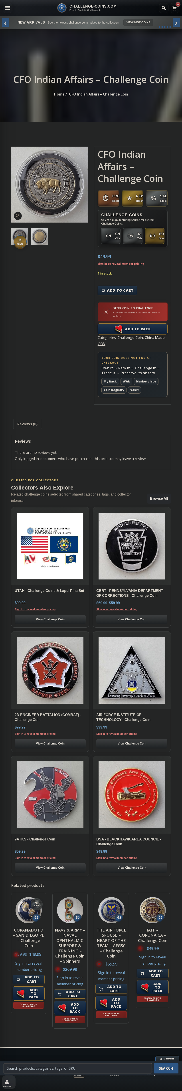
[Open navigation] (7, 8)
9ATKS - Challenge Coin (35, 839)
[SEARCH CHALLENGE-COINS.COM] (164, 8)
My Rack (110, 381)
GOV (101, 343)
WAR (126, 381)
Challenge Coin (130, 337)
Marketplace (146, 381)
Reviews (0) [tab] (27, 424)
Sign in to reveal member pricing (121, 264)
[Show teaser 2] (162, 27)
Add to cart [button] (32, 979)
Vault (134, 390)
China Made (155, 337)
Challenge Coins (121, 215)
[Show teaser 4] (167, 27)
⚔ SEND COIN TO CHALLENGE (28, 1005)
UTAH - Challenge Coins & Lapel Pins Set (49, 591)
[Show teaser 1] (159, 27)
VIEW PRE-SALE (145, 22)
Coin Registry (114, 390)
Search (166, 1068)
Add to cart (120, 290)
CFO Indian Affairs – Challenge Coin (98, 94)
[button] (18, 216)
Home (59, 94)
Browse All (159, 498)
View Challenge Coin (50, 619)
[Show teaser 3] (165, 27)
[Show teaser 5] (170, 27)
